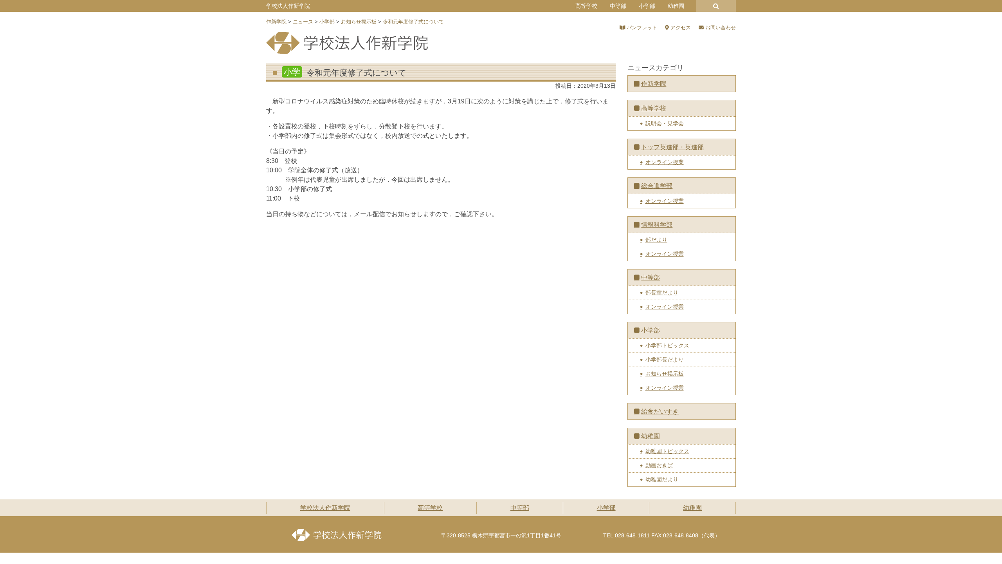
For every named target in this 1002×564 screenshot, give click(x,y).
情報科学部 (656, 224)
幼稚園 (676, 6)
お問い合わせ (720, 28)
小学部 (647, 6)
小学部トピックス (667, 345)
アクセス (680, 28)
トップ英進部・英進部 (672, 147)
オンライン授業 (664, 162)
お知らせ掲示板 (664, 374)
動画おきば (659, 465)
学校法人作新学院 (288, 6)
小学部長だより (664, 359)
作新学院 (653, 83)
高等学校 (586, 6)
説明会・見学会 (664, 123)
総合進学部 (656, 186)
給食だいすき (660, 411)
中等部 (618, 6)
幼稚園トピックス (667, 451)
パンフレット (642, 28)
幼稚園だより (661, 479)
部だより (656, 240)
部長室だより (661, 292)
